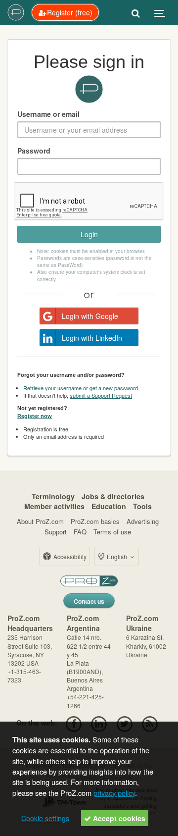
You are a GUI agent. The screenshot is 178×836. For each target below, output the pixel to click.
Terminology (53, 496)
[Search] (136, 12)
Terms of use (112, 531)
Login (89, 234)
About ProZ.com (40, 521)
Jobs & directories (113, 496)
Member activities (54, 506)
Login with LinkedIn (92, 338)
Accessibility (69, 556)
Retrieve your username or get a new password (80, 388)
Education (108, 506)
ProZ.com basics (95, 521)
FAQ (80, 531)
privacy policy (114, 792)
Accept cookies (118, 818)
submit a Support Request (101, 395)
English (117, 556)
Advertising (143, 521)
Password (33, 151)
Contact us (89, 601)
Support (55, 531)
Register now (34, 416)
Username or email (48, 114)
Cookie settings (45, 818)
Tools (142, 506)
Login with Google (90, 316)
